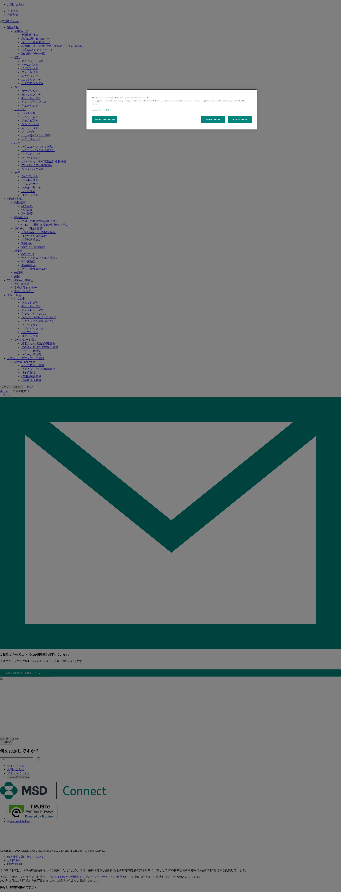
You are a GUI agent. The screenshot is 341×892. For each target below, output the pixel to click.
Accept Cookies (239, 119)
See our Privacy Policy (101, 110)
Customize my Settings (104, 119)
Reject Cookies (213, 119)
